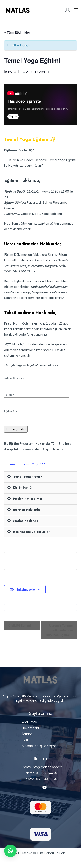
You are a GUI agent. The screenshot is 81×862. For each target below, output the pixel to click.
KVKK (25, 740)
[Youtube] (44, 787)
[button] (10, 851)
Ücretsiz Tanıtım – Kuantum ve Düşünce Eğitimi (59, 630)
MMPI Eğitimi (21, 625)
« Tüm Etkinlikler (17, 32)
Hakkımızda (30, 728)
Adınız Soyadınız (15, 378)
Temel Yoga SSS (34, 464)
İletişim (27, 734)
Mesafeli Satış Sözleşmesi (40, 746)
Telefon (9, 394)
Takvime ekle (26, 589)
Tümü (10, 464)
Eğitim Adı (10, 411)
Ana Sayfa (29, 722)
